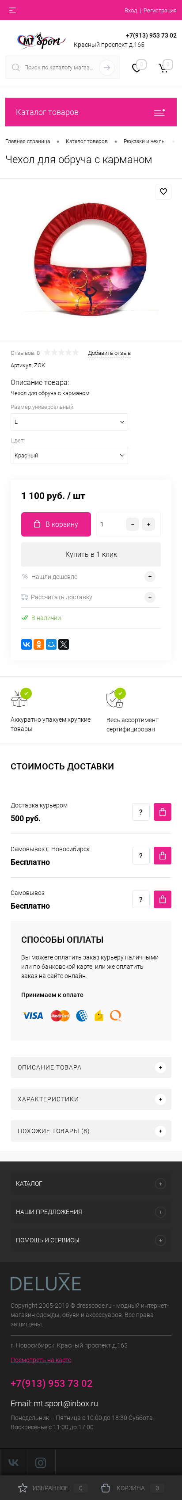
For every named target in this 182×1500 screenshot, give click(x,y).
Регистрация (160, 10)
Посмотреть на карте (41, 1359)
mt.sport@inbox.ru (66, 1403)
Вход (131, 10)
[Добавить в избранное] (163, 192)
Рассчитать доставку (61, 597)
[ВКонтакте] (26, 644)
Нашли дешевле (54, 576)
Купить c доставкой (162, 812)
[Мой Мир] (51, 644)
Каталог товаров (47, 112)
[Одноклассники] (39, 644)
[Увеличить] (91, 260)
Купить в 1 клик (91, 554)
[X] (63, 644)
